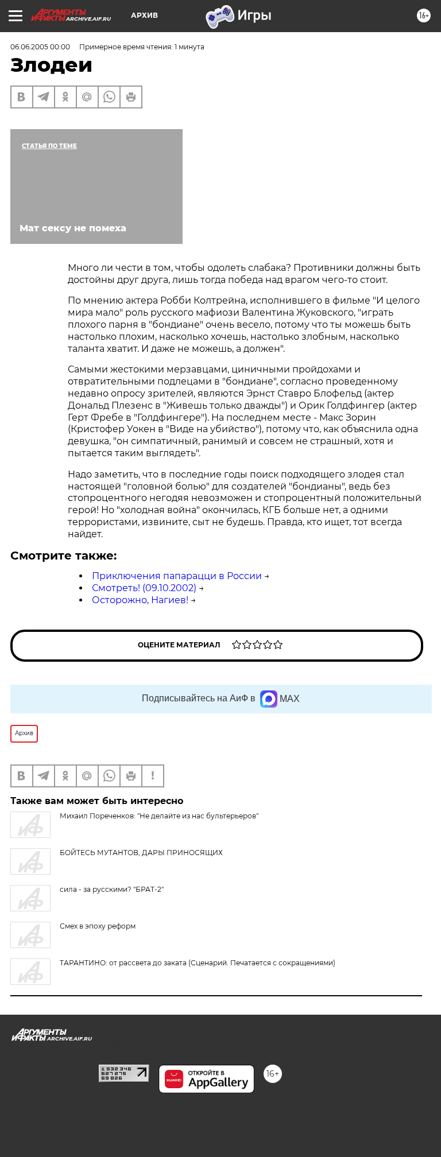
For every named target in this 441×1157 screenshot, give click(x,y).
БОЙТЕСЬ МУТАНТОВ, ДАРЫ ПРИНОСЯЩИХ (141, 852)
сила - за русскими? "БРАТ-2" (112, 889)
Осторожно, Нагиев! (140, 600)
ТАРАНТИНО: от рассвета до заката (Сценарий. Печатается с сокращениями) (197, 962)
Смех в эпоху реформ (98, 926)
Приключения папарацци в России (177, 575)
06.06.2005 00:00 (40, 46)
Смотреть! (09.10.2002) (144, 588)
